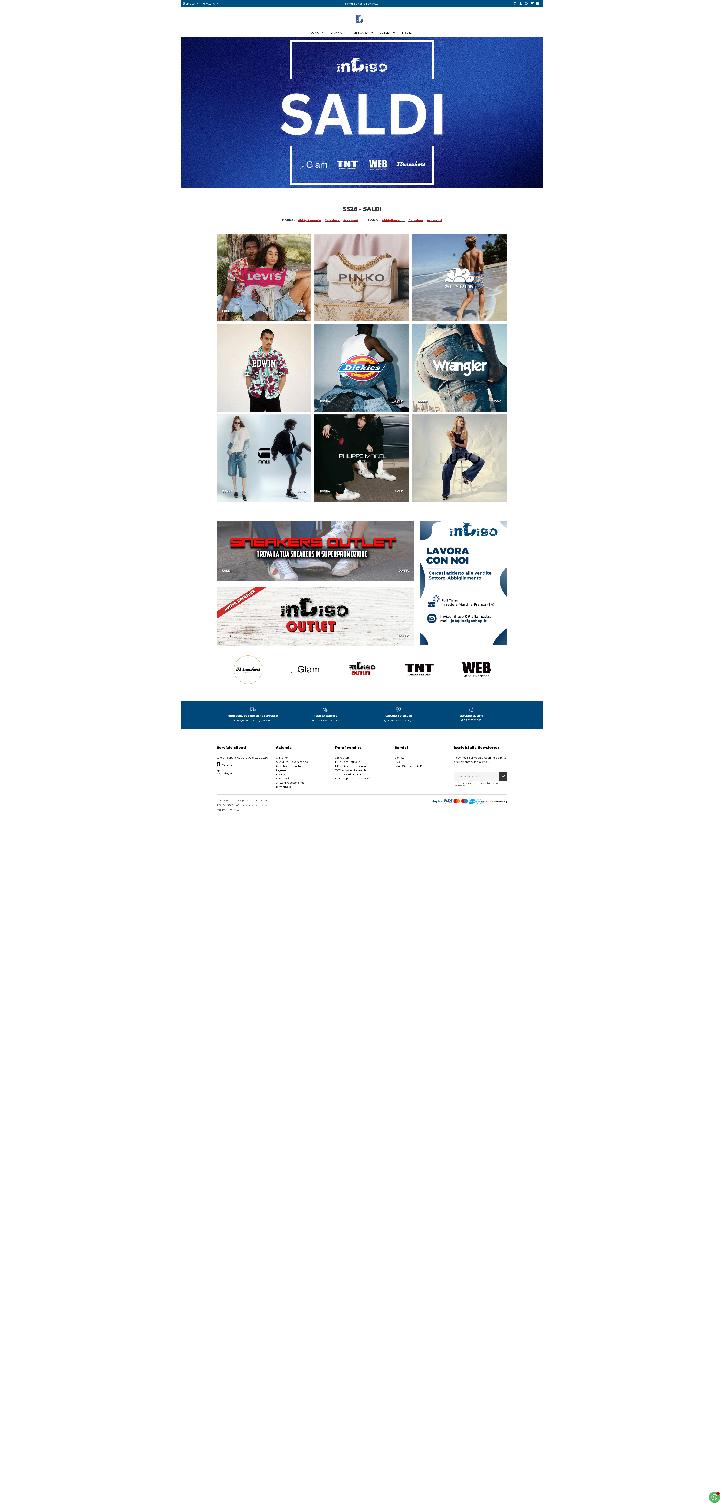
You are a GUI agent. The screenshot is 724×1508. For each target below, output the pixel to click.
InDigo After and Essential (350, 765)
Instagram (228, 773)
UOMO (226, 311)
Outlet (384, 32)
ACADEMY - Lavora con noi (292, 761)
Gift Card (360, 32)
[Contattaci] (525, 3)
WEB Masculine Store (348, 774)
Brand (407, 32)
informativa (459, 785)
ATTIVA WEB (232, 809)
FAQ (397, 761)
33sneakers (342, 757)
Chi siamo (282, 757)
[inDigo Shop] (362, 26)
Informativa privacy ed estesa (251, 805)
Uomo (314, 32)
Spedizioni (282, 778)
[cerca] (514, 3)
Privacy (280, 774)
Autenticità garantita (288, 765)
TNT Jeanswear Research (350, 770)
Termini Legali (284, 786)
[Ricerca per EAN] (536, 3)
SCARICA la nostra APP (408, 765)
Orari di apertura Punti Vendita (353, 778)
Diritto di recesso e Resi (290, 782)
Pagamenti (282, 770)
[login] (519, 3)
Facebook (228, 765)
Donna (336, 32)
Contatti (399, 757)
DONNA (301, 311)
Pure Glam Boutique (347, 761)
